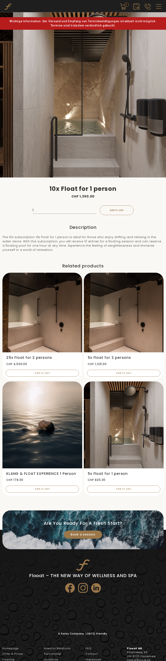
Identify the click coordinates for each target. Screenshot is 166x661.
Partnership (52, 654)
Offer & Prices (12, 654)
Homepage (10, 648)
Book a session (83, 534)
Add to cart (117, 210)
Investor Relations (57, 648)
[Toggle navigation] (159, 6)
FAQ (88, 648)
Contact (91, 654)
